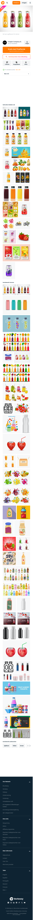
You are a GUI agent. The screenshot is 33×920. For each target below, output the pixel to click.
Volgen (27, 43)
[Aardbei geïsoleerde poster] (9, 316)
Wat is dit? (18, 69)
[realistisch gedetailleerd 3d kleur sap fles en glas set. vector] (11, 460)
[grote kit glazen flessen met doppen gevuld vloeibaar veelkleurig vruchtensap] (16, 433)
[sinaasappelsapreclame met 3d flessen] (12, 176)
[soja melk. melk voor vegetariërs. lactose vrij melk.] (9, 738)
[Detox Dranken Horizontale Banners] (9, 841)
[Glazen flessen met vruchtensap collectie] (10, 112)
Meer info (6, 73)
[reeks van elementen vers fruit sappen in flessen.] (16, 625)
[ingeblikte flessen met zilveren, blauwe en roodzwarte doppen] (23, 913)
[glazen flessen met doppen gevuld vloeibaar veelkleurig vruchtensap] (16, 475)
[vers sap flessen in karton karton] (9, 609)
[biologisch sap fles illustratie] (9, 660)
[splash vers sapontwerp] (9, 302)
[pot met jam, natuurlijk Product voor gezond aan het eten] (22, 676)
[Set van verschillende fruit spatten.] (20, 272)
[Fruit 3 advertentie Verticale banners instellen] (10, 136)
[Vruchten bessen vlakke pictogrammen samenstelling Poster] (10, 258)
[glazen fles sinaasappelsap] (8, 214)
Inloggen (24, 2)
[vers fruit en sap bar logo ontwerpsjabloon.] (10, 289)
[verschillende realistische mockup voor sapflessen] (16, 241)
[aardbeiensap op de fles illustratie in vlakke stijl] (9, 674)
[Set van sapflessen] (9, 369)
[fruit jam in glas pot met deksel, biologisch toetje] (8, 448)
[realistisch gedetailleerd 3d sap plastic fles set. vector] (16, 150)
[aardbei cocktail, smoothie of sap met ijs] (11, 522)
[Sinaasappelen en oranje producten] (11, 201)
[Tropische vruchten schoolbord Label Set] (10, 227)
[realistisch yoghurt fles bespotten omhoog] (9, 812)
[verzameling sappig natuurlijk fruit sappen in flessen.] (16, 644)
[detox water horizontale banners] (9, 827)
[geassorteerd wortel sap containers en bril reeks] (9, 595)
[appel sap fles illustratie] (9, 752)
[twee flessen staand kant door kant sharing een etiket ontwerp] (8, 903)
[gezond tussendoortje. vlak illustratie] (12, 538)
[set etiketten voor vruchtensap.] (16, 332)
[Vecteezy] (2, 2)
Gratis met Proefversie (16, 50)
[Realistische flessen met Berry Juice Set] (21, 124)
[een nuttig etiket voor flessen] (8, 125)
